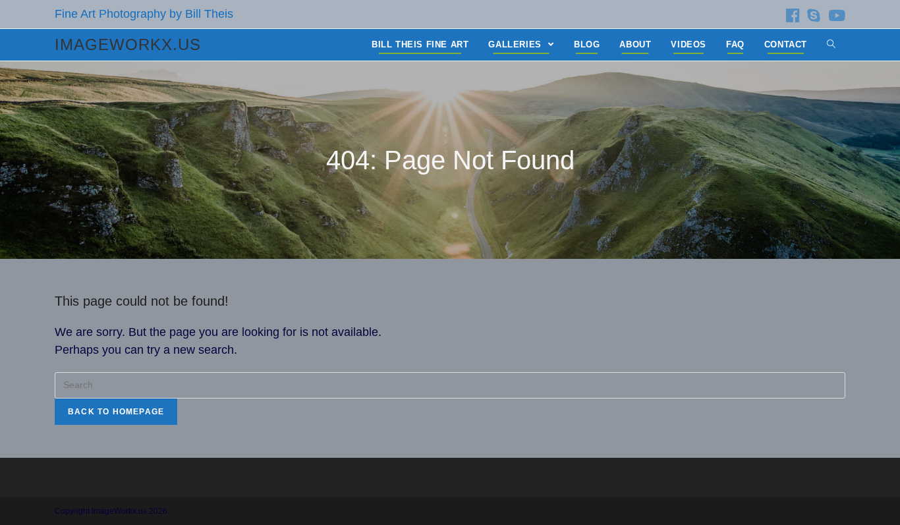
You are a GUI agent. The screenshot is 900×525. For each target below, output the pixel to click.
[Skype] (813, 15)
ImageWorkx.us (128, 44)
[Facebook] (792, 15)
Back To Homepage (116, 411)
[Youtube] (834, 15)
